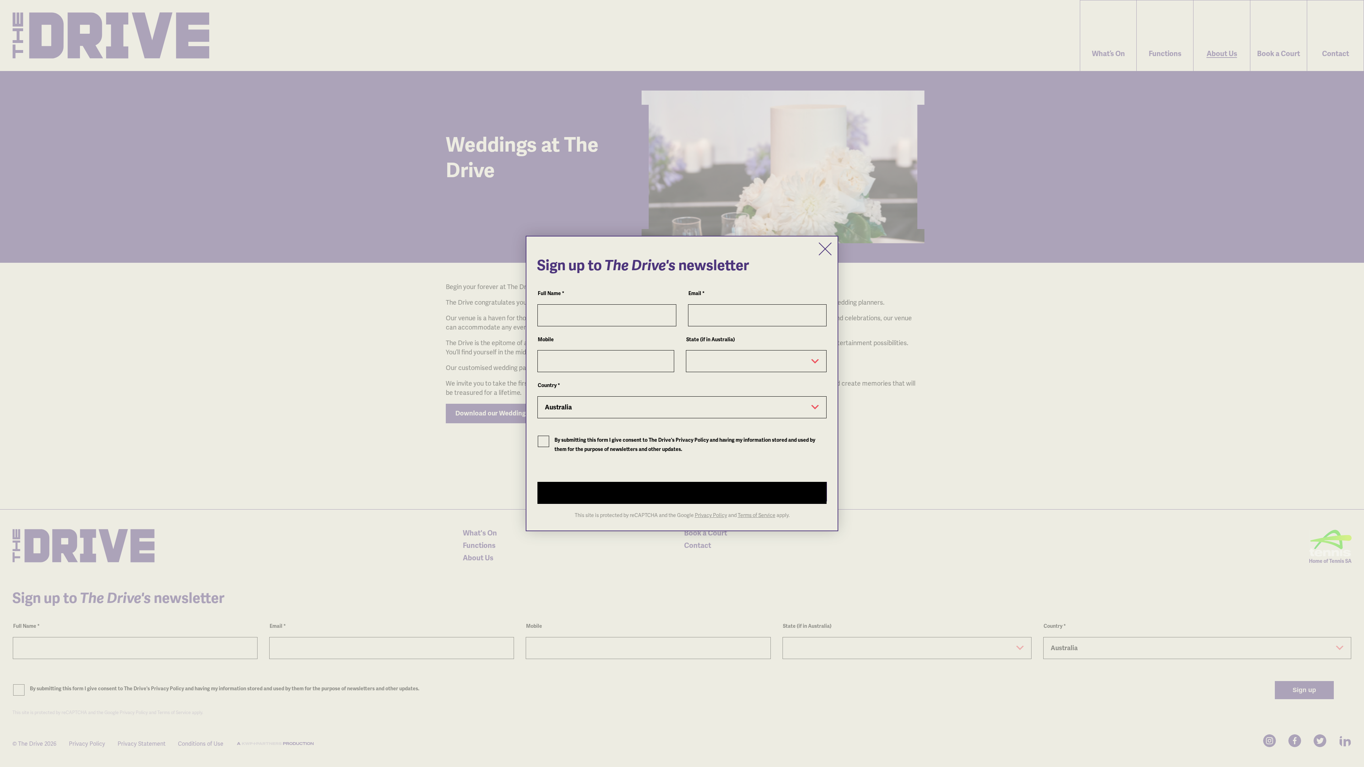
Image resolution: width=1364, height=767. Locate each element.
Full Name (551, 293)
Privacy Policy (711, 515)
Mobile (546, 340)
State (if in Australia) (710, 340)
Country (549, 385)
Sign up (568, 491)
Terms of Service (756, 515)
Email (696, 293)
